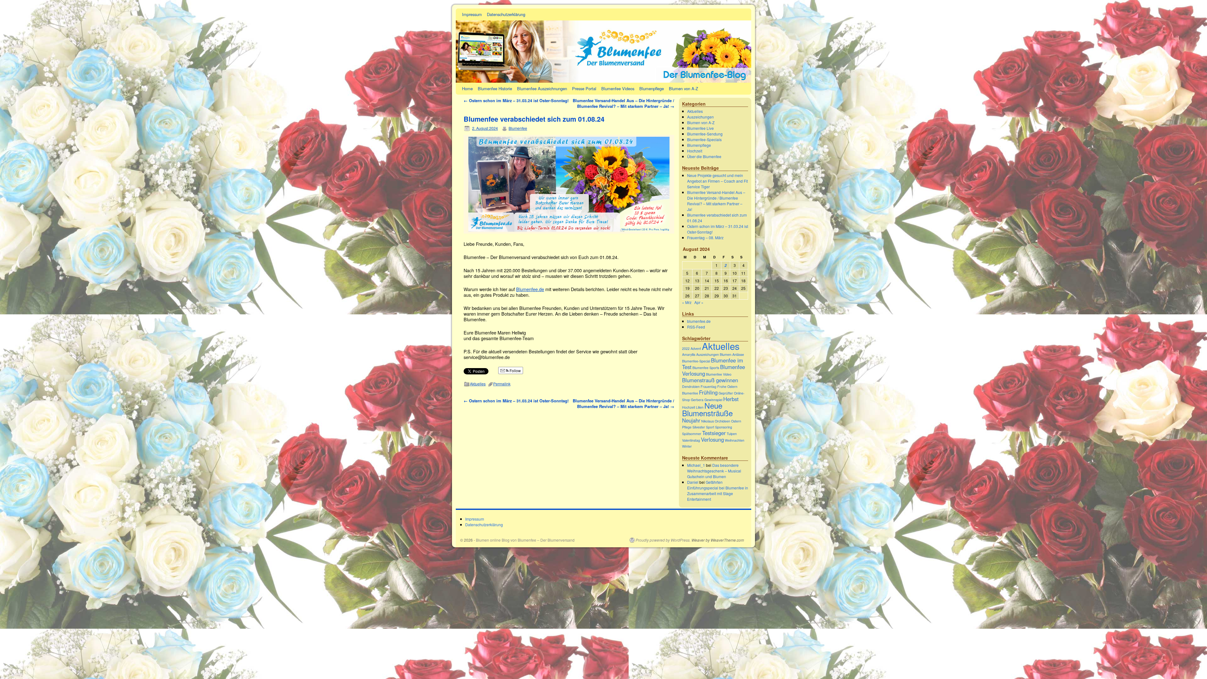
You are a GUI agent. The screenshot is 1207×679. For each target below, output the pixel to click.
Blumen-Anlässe (732, 354)
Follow (515, 370)
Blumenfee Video (718, 374)
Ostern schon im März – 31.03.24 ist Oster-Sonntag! (516, 100)
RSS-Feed (696, 326)
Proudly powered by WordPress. (663, 540)
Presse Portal (584, 88)
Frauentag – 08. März (705, 237)
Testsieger (714, 433)
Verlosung (712, 439)
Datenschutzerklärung (506, 14)
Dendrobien (691, 386)
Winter (687, 446)
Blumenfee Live (700, 128)
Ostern (736, 421)
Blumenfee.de (530, 289)
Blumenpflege (651, 88)
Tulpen (732, 433)
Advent (696, 348)
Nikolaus (707, 421)
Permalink (501, 383)
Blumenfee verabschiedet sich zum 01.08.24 (534, 119)
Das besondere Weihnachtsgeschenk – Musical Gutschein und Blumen (714, 470)
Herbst (731, 399)
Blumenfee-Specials (704, 139)
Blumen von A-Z (683, 88)
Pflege (687, 427)
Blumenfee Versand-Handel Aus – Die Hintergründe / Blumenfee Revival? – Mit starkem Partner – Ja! (623, 103)
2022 (686, 348)
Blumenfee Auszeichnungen (542, 88)
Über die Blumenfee (704, 156)
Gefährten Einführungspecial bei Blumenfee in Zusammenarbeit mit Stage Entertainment (717, 490)
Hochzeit (694, 150)
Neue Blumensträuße (707, 409)
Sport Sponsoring (719, 427)
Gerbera (697, 399)
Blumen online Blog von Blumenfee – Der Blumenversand (525, 540)
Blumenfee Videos (617, 88)
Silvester (698, 427)
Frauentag (708, 386)
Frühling (708, 392)
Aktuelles (478, 383)
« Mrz (687, 302)
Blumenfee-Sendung (705, 133)
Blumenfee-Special (696, 361)
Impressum (472, 14)
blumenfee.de (699, 321)
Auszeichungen (700, 116)
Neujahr (691, 420)
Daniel (692, 482)
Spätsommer (691, 433)
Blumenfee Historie (495, 88)
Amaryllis (688, 354)
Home (467, 88)
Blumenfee (518, 128)
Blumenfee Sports (705, 367)
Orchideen (722, 421)
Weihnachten (734, 440)
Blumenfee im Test (712, 363)
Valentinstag (691, 440)
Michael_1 (696, 465)
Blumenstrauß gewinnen (710, 380)
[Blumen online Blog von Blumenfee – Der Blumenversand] (603, 45)
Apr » (698, 302)
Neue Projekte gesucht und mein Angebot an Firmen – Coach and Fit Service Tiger (717, 181)
